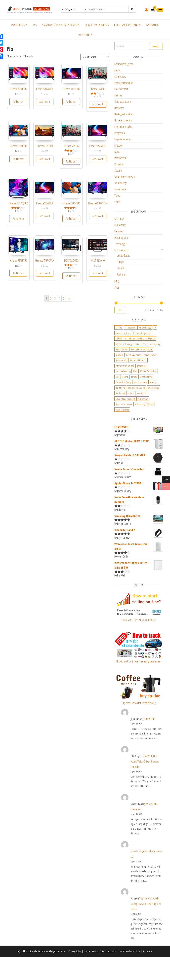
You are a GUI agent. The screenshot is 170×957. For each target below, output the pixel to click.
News (117, 152)
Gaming (118, 95)
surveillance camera (124, 404)
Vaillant (151, 404)
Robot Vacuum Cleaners (127, 25)
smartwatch (141, 393)
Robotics (118, 164)
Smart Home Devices (136, 387)
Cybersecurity (154, 344)
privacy (134, 376)
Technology (119, 244)
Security (118, 170)
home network (150, 354)
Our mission (120, 225)
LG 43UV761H (148, 719)
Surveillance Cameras (97, 25)
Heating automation (123, 114)
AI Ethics (119, 327)
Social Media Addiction (125, 398)
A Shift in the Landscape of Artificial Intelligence (135, 338)
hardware (119, 354)
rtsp (135, 382)
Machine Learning (123, 371)
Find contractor (121, 250)
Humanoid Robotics (138, 360)
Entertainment (121, 89)
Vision (117, 202)
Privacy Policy (74, 951)
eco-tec (125, 349)
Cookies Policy (91, 951)
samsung (143, 382)
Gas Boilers (152, 25)
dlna (117, 349)
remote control (146, 376)
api (155, 327)
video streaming (122, 409)
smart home (120, 387)
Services (118, 231)
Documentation (121, 238)
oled (118, 376)
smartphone (121, 393)
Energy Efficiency (138, 349)
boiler (137, 344)
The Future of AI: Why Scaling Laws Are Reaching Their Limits (146, 903)
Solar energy (120, 183)
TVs (35, 25)
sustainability (140, 404)
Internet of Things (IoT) (125, 365)
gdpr (150, 349)
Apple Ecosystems (123, 333)
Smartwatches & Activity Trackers (60, 25)
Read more (18, 218)
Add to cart (18, 102)
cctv (144, 344)
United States (123, 255)
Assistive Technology (124, 344)
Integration (119, 133)
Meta (135, 371)
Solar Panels (85, 35)
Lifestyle (118, 145)
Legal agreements (123, 139)
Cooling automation (123, 83)
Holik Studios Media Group (34, 951)
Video (117, 195)
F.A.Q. (117, 281)
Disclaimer (147, 951)
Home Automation (133, 354)
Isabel (134, 851)
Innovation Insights (123, 127)
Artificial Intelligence (123, 64)
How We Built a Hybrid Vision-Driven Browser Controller (145, 761)
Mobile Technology (148, 371)
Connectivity (120, 77)
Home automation (123, 120)
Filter (120, 310)
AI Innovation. (130, 327)
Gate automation (122, 102)
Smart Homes (153, 387)
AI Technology (145, 327)
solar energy (143, 398)
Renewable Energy (123, 382)
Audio (117, 70)
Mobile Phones (19, 25)
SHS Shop (119, 219)
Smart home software (125, 177)
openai (125, 376)
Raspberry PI (120, 158)
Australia (121, 274)
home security (121, 360)
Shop (117, 287)
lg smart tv (141, 365)
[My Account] (146, 9)
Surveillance (120, 189)
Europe (120, 262)
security (153, 382)
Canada (120, 268)
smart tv (131, 393)
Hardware (119, 108)
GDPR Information (108, 951)
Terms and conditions (129, 951)
